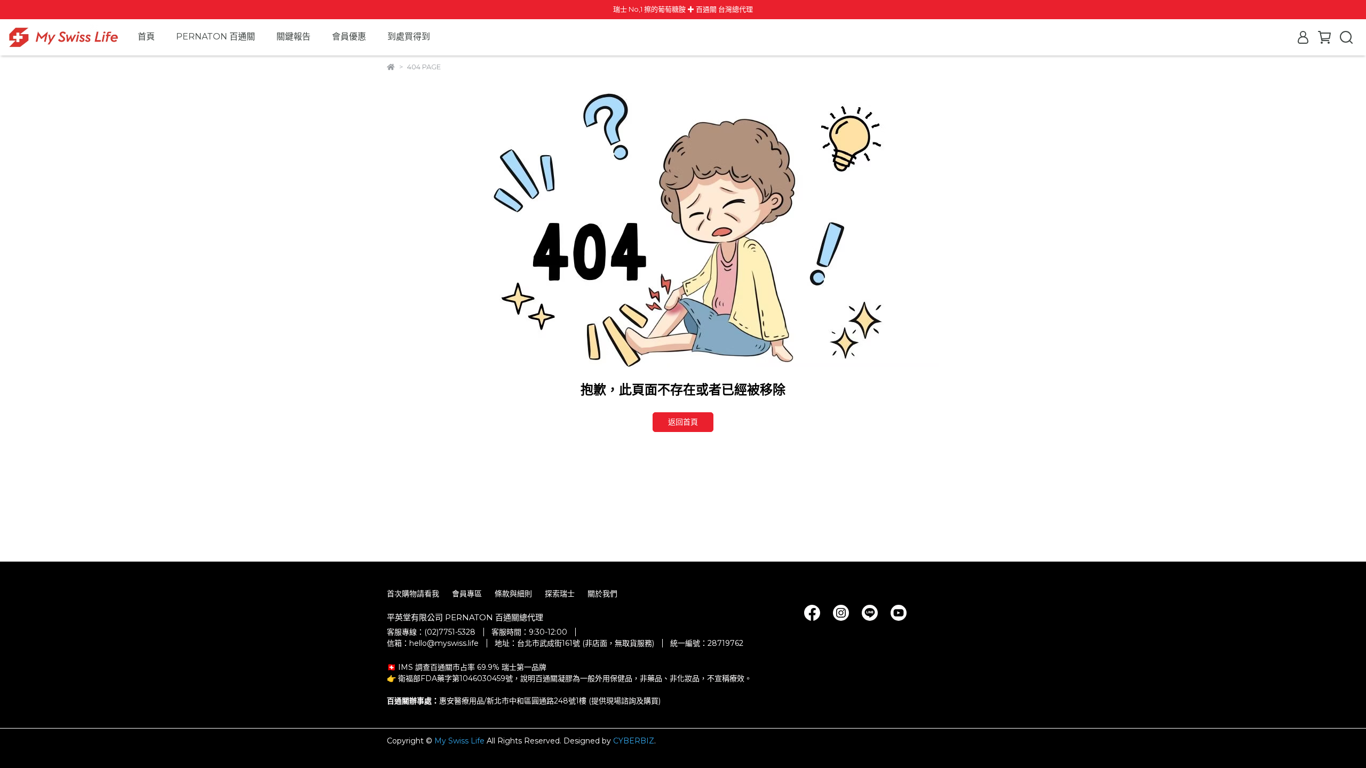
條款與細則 (513, 593)
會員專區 (467, 593)
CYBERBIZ (633, 741)
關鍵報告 (293, 36)
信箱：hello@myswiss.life (433, 643)
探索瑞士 (560, 593)
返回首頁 (683, 422)
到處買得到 (408, 36)
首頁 (146, 36)
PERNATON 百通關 (215, 36)
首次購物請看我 (413, 593)
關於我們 (602, 593)
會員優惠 (349, 36)
